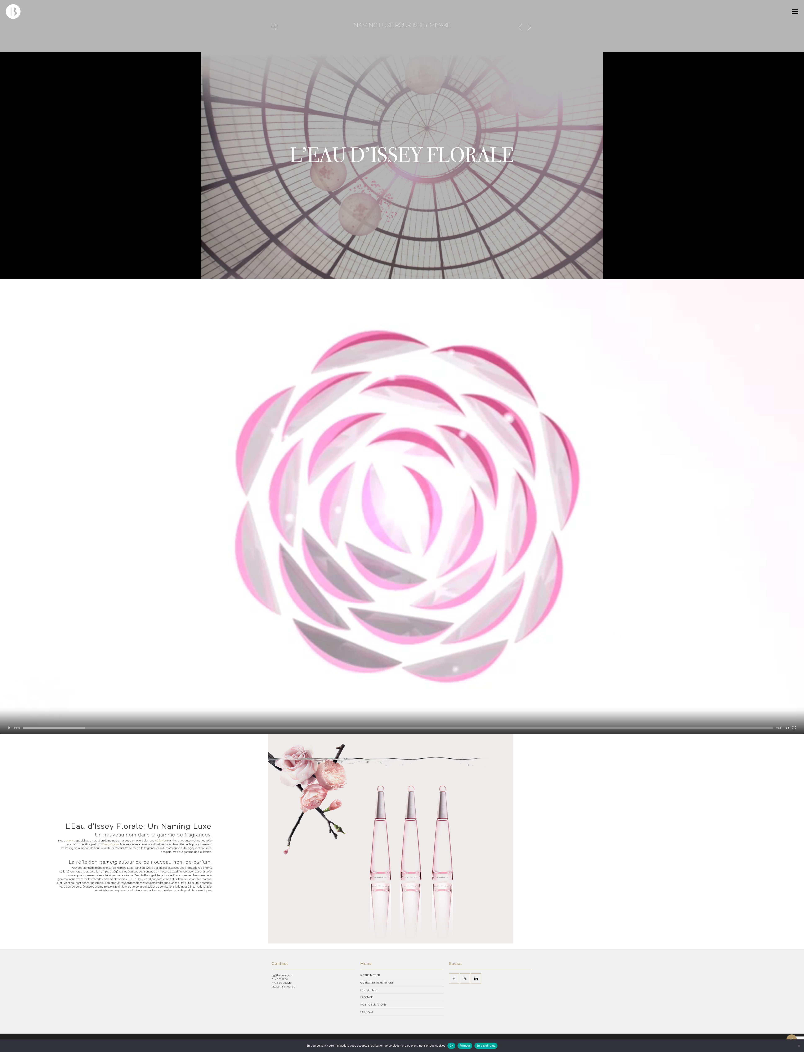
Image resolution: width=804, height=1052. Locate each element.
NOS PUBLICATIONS (373, 1004)
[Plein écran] (794, 728)
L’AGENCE (366, 997)
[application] (402, 506)
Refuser (465, 1045)
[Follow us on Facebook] (454, 978)
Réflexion (161, 840)
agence (70, 840)
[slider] (398, 728)
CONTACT (366, 1011)
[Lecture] (9, 728)
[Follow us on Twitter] (465, 978)
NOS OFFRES (368, 989)
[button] (795, 11)
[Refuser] (799, 1046)
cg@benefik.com (282, 975)
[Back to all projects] (275, 27)
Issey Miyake (111, 844)
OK (452, 1045)
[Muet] (787, 728)
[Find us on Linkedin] (476, 978)
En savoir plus (486, 1045)
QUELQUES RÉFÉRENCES (376, 982)
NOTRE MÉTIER (370, 975)
